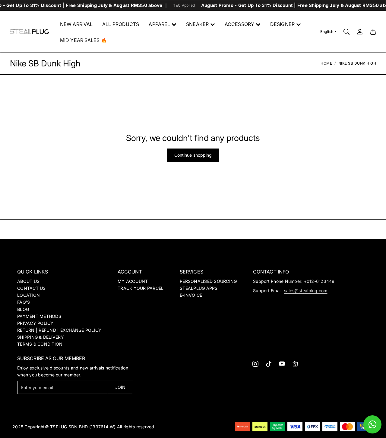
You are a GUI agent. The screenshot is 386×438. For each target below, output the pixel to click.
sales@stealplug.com (305, 290)
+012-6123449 (319, 281)
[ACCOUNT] (359, 31)
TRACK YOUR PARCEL (140, 288)
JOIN (120, 387)
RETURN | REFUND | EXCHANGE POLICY (59, 330)
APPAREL (159, 24)
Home (326, 63)
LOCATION (28, 295)
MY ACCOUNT (133, 281)
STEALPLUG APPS (199, 288)
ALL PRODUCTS (120, 24)
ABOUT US (28, 281)
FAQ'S (23, 302)
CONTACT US (31, 288)
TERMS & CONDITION (39, 344)
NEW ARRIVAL (76, 24)
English (327, 31)
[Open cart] (373, 31)
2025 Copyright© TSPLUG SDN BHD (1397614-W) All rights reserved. (84, 426)
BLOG (23, 309)
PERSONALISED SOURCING (208, 281)
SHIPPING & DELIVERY (40, 337)
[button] (255, 363)
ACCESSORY (239, 24)
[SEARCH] (346, 31)
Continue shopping (193, 155)
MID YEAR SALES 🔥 (83, 40)
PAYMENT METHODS (39, 316)
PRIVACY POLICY (35, 323)
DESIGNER (282, 24)
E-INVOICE (191, 295)
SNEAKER (197, 24)
